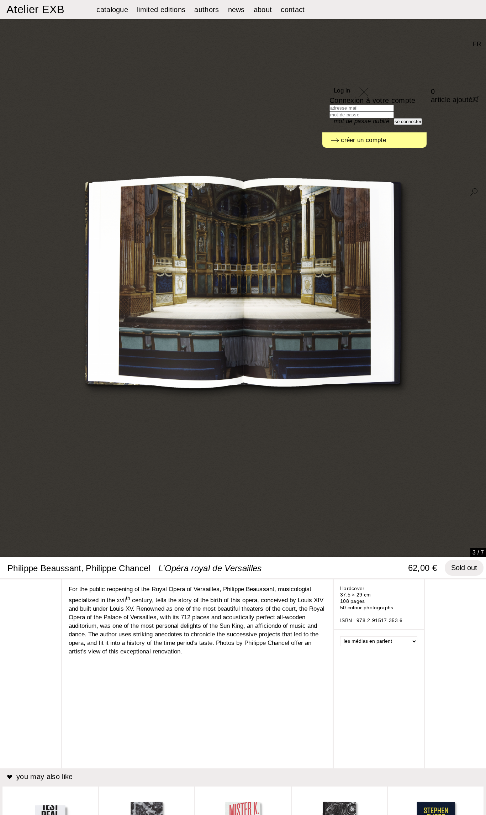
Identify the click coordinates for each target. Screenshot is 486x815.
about (263, 10)
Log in (342, 91)
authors (206, 10)
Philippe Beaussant (44, 568)
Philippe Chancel (118, 568)
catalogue (112, 10)
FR (477, 44)
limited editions (161, 10)
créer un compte (362, 140)
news (236, 10)
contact (293, 10)
